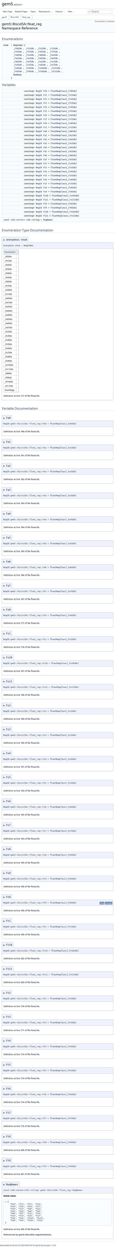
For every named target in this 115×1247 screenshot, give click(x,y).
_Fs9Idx (29, 68)
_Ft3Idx (53, 48)
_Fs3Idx (53, 61)
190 (22, 742)
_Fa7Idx (29, 61)
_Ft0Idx (17, 48)
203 (22, 982)
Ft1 (45, 95)
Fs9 (45, 191)
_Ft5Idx (29, 52)
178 (22, 647)
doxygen (46, 1245)
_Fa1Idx (53, 55)
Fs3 (45, 167)
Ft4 (45, 107)
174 (22, 1102)
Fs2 (45, 163)
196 (22, 886)
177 (22, 623)
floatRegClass (58, 91)
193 (22, 814)
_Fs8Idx (17, 68)
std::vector (17, 220)
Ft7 (45, 119)
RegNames (48, 220)
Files (70, 11)
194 (22, 838)
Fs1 (45, 127)
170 (22, 1006)
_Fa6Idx (17, 61)
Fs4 (45, 171)
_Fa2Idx (17, 58)
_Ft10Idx (42, 71)
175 (22, 1126)
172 (22, 1054)
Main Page (7, 11)
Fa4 (45, 147)
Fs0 (45, 123)
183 (22, 503)
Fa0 (45, 131)
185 (22, 551)
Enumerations (100, 21)
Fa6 (45, 155)
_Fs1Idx (29, 55)
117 (22, 395)
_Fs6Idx (41, 65)
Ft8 (45, 203)
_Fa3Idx (29, 58)
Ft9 (45, 208)
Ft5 (45, 111)
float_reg (26, 17)
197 (22, 671)
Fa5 (45, 151)
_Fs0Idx (17, 55)
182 (22, 479)
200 (22, 1150)
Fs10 (45, 195)
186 (22, 575)
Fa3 (45, 143)
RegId (39, 91)
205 (22, 1229)
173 (22, 1078)
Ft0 (45, 91)
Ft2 (45, 99)
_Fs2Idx (41, 61)
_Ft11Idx (55, 71)
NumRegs (17, 74)
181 (22, 455)
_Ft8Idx (17, 71)
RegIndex (28, 245)
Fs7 (45, 183)
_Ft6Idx (41, 52)
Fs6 (45, 179)
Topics (33, 11)
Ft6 (45, 115)
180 (22, 431)
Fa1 (45, 135)
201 (22, 1174)
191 (22, 766)
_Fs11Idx (55, 68)
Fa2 (45, 139)
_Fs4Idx (17, 65)
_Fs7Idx (53, 65)
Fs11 (45, 199)
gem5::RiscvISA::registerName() (35, 1234)
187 (22, 599)
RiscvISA (14, 17)
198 (22, 694)
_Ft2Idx (41, 48)
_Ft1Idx (29, 48)
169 (22, 934)
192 (22, 790)
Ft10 (45, 212)
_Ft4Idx (17, 52)
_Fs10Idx (42, 68)
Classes (58, 11)
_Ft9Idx (29, 71)
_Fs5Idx (29, 65)
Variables (110, 21)
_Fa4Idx (41, 58)
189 (22, 718)
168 (22, 910)
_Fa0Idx (41, 55)
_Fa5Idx (53, 58)
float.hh (35, 395)
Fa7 (45, 159)
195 (22, 862)
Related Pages (21, 11)
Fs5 (45, 175)
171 (22, 1030)
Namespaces (44, 11)
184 (22, 527)
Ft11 (45, 216)
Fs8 (45, 187)
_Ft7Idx (53, 52)
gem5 (4, 17)
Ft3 (45, 103)
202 (22, 958)
